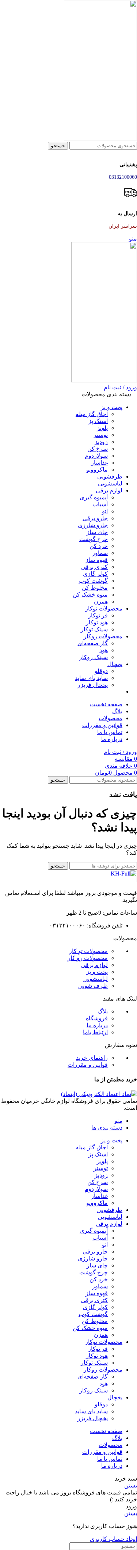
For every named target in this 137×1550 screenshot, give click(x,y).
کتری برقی (94, 567)
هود (103, 650)
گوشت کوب (93, 581)
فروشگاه (97, 1018)
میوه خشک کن (90, 594)
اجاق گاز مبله (92, 414)
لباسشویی (95, 979)
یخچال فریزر (92, 685)
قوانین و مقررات (88, 1065)
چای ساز (97, 532)
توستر (101, 435)
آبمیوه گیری (94, 497)
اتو (105, 511)
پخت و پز (97, 972)
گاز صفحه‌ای (92, 643)
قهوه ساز (96, 560)
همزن (101, 601)
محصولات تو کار (88, 951)
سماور (100, 553)
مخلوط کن (95, 588)
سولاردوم (96, 456)
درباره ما (97, 1025)
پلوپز (102, 428)
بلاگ (103, 1011)
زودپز (101, 442)
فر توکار (98, 615)
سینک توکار (94, 629)
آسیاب (100, 504)
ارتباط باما (95, 1032)
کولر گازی (95, 574)
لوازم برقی (94, 965)
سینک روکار (93, 657)
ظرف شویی (93, 986)
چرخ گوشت (93, 539)
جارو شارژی (93, 525)
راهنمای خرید (92, 1058)
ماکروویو (97, 469)
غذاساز (99, 463)
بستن (130, 1485)
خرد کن (99, 546)
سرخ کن (97, 449)
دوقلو (101, 671)
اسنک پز (98, 421)
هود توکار (97, 622)
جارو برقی (95, 518)
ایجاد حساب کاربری (113, 1539)
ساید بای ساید (91, 678)
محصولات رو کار (88, 958)
